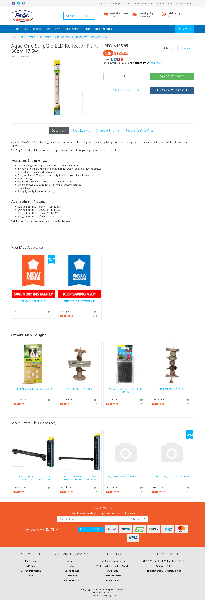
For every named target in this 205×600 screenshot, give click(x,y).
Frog (87, 29)
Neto (114, 595)
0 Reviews (186, 47)
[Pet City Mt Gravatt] (27, 15)
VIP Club (103, 3)
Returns (31, 575)
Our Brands (112, 570)
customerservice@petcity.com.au (165, 570)
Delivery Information (31, 570)
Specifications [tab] (81, 130)
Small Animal (72, 29)
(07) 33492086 (165, 565)
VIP (62, 316)
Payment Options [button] (91, 529)
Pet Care (132, 3)
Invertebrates (103, 29)
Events (159, 3)
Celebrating (174, 15)
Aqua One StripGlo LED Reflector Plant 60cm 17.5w (80, 36)
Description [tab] (59, 130)
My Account (30, 561)
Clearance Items (113, 580)
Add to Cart (173, 76)
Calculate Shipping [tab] (108, 130)
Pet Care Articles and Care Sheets (112, 565)
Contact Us (72, 575)
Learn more (156, 62)
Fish (57, 29)
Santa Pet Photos (112, 575)
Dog (16, 29)
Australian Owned (119, 15)
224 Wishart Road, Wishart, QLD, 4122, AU (165, 561)
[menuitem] (112, 59)
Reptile (36, 29)
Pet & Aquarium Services (113, 561)
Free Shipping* (147, 15)
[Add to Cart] (49, 314)
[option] (56, 87)
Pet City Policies (71, 580)
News (170, 3)
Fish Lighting (44, 36)
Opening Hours (117, 3)
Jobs (72, 565)
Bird (47, 29)
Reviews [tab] (130, 130)
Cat (26, 29)
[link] (47, 529)
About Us (71, 561)
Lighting (31, 36)
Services (146, 3)
